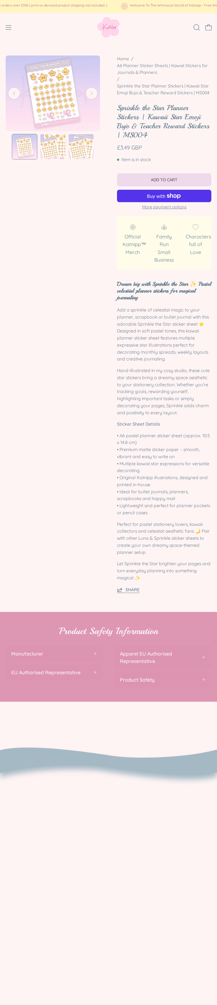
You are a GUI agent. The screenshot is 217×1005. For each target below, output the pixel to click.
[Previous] (14, 93)
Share (132, 589)
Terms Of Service (25, 814)
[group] (108, 6)
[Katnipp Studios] (108, 27)
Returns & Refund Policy (33, 793)
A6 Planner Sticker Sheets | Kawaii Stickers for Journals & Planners (162, 69)
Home (123, 58)
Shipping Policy (23, 804)
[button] (196, 27)
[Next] (91, 93)
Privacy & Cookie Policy (33, 783)
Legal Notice (20, 824)
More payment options (164, 207)
